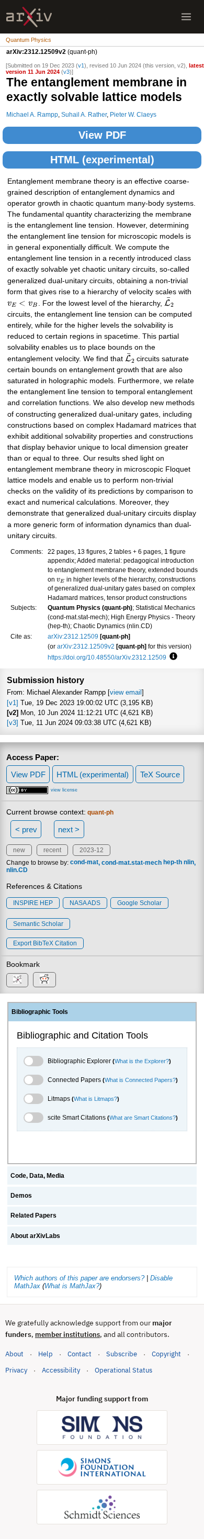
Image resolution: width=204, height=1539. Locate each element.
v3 (66, 72)
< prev (26, 829)
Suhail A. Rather (84, 114)
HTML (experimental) (102, 159)
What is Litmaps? (95, 1099)
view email (126, 692)
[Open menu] (186, 16)
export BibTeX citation (45, 943)
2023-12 (92, 850)
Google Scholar (139, 903)
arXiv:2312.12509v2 (86, 646)
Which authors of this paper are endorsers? (79, 1278)
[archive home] (29, 17)
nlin (189, 862)
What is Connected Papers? (140, 1080)
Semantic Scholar (38, 924)
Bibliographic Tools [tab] (40, 1012)
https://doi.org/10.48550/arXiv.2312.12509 (107, 657)
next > (69, 829)
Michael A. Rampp (32, 114)
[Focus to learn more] (171, 657)
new (19, 850)
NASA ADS (85, 903)
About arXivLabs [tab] (35, 1236)
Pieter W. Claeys (133, 114)
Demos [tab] (21, 1195)
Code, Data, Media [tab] (37, 1176)
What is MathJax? (71, 1286)
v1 (81, 65)
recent (52, 850)
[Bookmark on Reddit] (44, 979)
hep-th (172, 862)
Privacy (16, 1370)
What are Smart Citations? (142, 1117)
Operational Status (123, 1370)
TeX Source (160, 774)
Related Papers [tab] (33, 1215)
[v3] (12, 723)
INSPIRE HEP (33, 903)
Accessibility (61, 1370)
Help (45, 1354)
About (14, 1354)
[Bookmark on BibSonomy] (17, 980)
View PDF (102, 135)
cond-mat (84, 862)
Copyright (166, 1354)
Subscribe (121, 1354)
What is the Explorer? (142, 1061)
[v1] (12, 703)
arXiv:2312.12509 (73, 636)
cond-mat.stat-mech (131, 862)
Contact (79, 1354)
